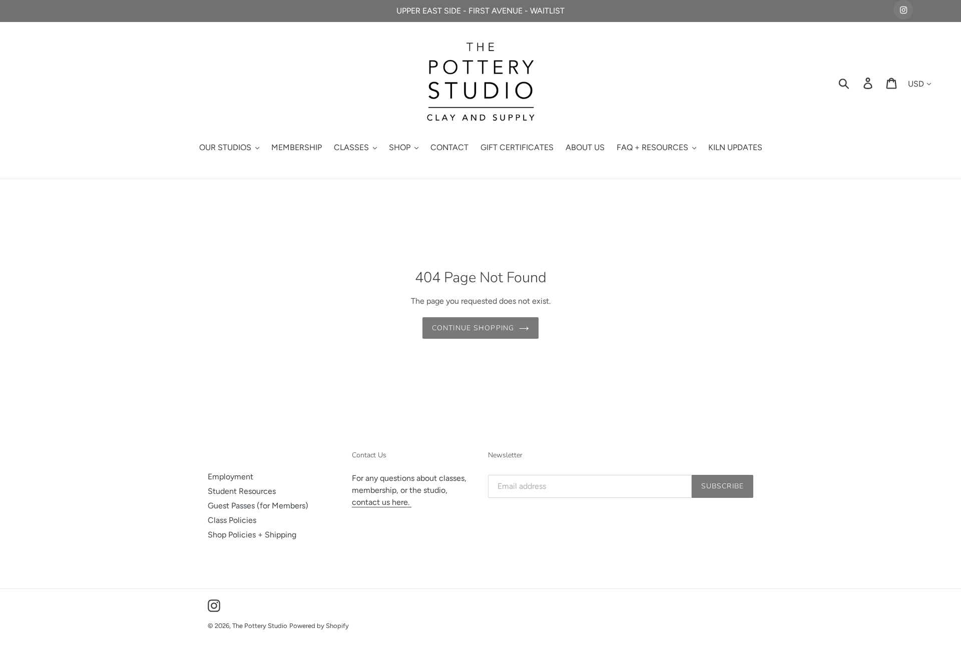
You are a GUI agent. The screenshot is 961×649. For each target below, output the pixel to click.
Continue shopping (473, 328)
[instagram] (903, 10)
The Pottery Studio (259, 625)
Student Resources (242, 491)
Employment (230, 476)
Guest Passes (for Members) (258, 505)
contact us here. (381, 502)
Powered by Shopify (319, 625)
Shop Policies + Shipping (252, 534)
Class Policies (232, 520)
